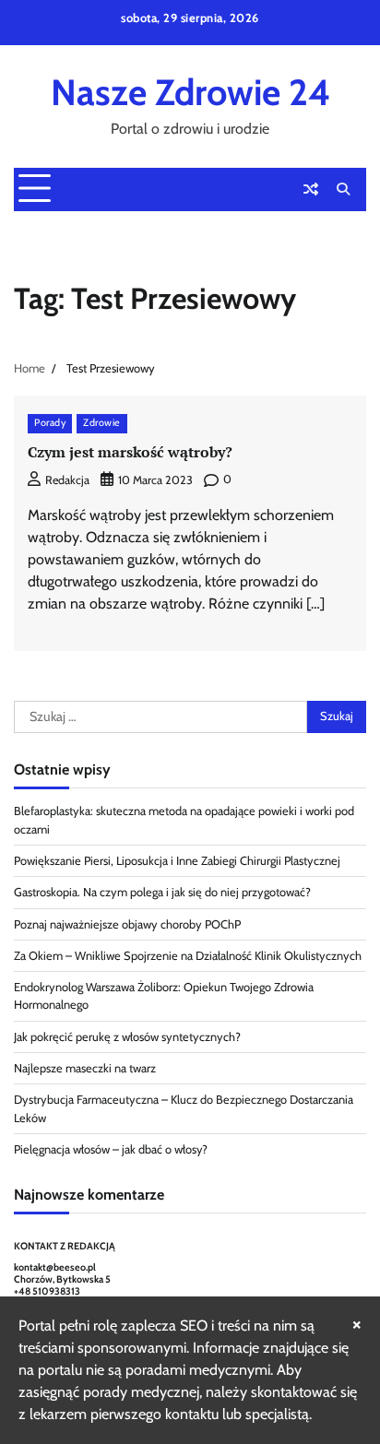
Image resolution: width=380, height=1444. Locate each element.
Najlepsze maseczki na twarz (85, 1068)
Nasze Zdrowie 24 (190, 92)
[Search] (343, 189)
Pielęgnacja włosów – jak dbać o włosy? (111, 1149)
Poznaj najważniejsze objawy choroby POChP (127, 924)
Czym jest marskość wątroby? (130, 452)
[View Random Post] (311, 189)
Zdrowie (102, 423)
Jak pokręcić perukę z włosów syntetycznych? (127, 1037)
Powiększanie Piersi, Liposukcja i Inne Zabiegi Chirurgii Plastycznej (177, 861)
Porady (49, 423)
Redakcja (67, 480)
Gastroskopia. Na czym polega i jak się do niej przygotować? (162, 892)
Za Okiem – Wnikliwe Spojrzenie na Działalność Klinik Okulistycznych (188, 956)
